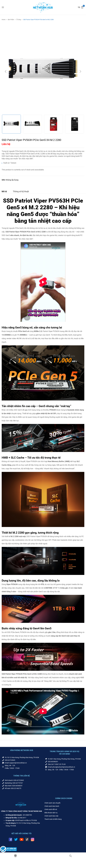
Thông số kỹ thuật (21, 191)
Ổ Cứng (18, 19)
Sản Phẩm (11, 19)
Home (3, 19)
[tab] (4, 191)
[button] (82, 7)
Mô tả (4, 191)
